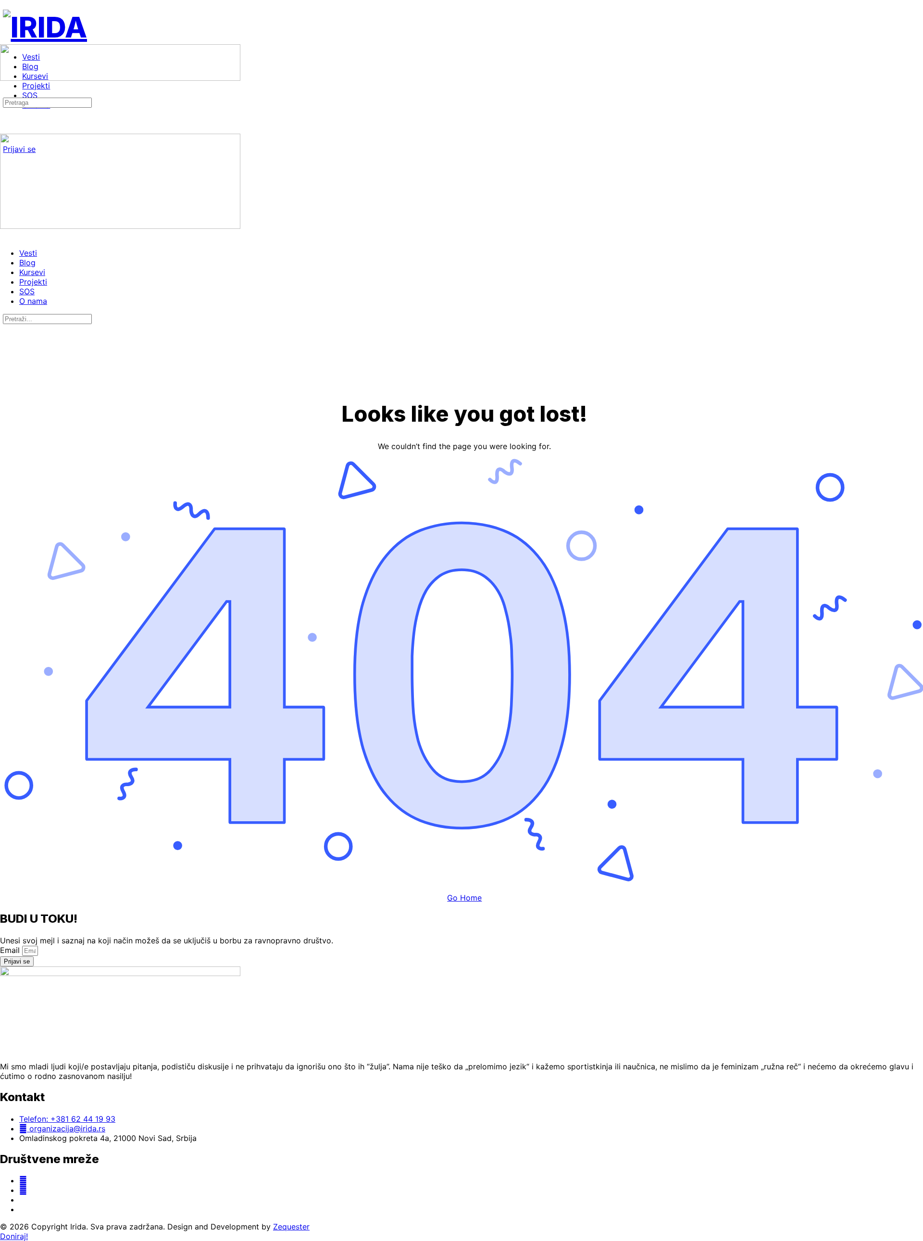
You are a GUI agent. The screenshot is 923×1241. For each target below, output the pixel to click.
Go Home (464, 898)
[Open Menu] (5, 40)
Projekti (33, 282)
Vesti (28, 253)
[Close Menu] (5, 235)
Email (11, 950)
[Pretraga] (5, 92)
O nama (33, 301)
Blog (27, 262)
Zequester (291, 1226)
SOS (27, 291)
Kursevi (32, 272)
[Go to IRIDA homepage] (45, 27)
